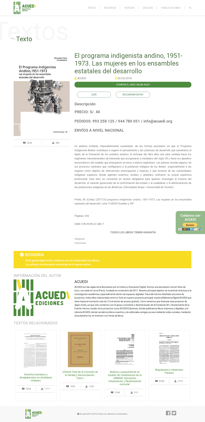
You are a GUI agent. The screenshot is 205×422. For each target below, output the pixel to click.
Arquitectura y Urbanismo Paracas (169, 371)
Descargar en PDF (133, 94)
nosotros (110, 7)
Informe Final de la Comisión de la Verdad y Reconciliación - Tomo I (80, 375)
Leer (94, 94)
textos (91, 7)
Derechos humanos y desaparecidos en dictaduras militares (36, 377)
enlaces (148, 7)
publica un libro (170, 7)
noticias (129, 7)
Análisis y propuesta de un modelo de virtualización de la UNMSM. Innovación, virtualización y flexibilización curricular (124, 378)
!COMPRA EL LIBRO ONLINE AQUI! (133, 84)
